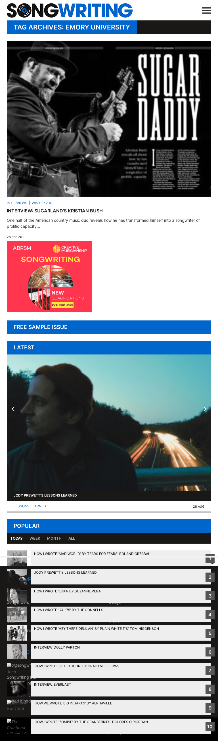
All (71, 538)
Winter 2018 (42, 203)
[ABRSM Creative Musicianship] (49, 310)
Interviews (17, 203)
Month (54, 538)
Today (16, 538)
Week (35, 538)
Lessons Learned (30, 506)
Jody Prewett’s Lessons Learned (45, 495)
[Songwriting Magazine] (73, 10)
